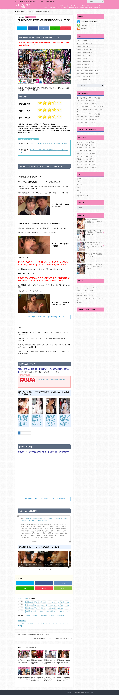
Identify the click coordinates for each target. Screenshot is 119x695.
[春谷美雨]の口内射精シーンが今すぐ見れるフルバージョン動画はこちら (46, 498)
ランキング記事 (82, 40)
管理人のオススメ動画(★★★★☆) (87, 70)
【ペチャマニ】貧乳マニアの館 (85, 290)
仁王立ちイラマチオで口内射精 (26, 623)
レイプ (79, 193)
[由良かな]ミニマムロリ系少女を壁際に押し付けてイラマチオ (33, 634)
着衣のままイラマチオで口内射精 (86, 167)
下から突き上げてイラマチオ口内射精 (88, 116)
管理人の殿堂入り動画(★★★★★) (87, 73)
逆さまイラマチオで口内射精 (85, 100)
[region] (44, 559)
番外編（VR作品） (82, 46)
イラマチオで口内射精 (23, 6)
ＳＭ (78, 181)
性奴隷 (79, 179)
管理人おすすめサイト (98, 6)
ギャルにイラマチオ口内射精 (85, 142)
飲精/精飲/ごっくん (82, 196)
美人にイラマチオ (23, 598)
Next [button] (68, 567)
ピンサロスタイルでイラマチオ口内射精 (88, 114)
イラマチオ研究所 (81, 293)
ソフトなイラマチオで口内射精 (86, 156)
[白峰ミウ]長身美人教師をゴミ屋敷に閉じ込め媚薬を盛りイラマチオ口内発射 (44, 615)
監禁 (78, 187)
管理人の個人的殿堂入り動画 (86, 6)
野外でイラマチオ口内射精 (84, 145)
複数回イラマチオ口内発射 (62, 623)
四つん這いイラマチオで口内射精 (86, 103)
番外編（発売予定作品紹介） (85, 61)
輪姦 (20, 625)
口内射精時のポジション (74, 6)
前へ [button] (19, 567)
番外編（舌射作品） (83, 64)
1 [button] (39, 569)
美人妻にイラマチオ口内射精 (47, 623)
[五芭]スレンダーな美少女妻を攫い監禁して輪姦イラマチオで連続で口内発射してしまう (65, 420)
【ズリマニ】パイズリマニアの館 (85, 288)
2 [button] (43, 569)
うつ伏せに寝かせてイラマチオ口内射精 (88, 98)
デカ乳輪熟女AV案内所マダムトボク (86, 295)
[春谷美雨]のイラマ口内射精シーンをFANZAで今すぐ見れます (46, 317)
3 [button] (46, 569)
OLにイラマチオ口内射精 (84, 150)
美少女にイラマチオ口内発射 (61, 6)
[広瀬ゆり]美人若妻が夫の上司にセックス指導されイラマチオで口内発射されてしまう (37, 420)
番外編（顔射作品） (83, 67)
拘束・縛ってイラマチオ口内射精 (86, 119)
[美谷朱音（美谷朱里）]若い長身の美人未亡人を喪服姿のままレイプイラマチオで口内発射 (50, 420)
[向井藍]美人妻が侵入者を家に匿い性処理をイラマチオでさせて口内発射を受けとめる (23, 420)
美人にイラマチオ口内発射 (49, 6)
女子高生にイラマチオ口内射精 (86, 164)
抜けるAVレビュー (81, 302)
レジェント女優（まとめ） (84, 43)
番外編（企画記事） (83, 58)
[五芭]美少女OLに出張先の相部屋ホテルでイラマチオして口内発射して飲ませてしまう (93, 254)
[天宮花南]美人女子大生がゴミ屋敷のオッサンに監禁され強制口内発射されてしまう (46, 608)
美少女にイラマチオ (83, 79)
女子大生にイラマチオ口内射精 (86, 147)
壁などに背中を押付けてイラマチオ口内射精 (90, 106)
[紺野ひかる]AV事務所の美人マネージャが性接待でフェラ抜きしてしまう (51, 638)
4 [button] (50, 569)
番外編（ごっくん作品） (84, 49)
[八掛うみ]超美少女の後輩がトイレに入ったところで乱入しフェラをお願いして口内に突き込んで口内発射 (93, 245)
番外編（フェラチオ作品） (85, 52)
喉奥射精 (79, 184)
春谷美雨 (37, 623)
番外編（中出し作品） (83, 55)
